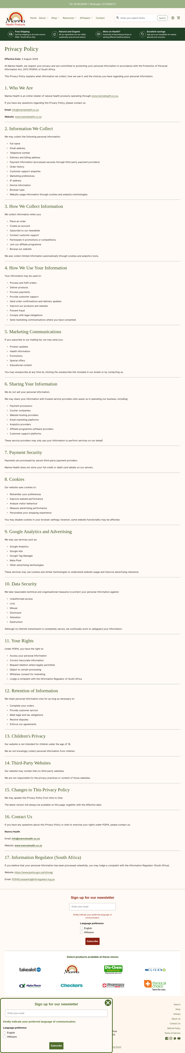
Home (33, 17)
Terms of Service (172, 1033)
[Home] (16, 17)
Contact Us (175, 1023)
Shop (177, 1009)
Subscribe (92, 941)
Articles (176, 1014)
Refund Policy (173, 1028)
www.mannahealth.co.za (104, 95)
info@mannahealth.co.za (25, 109)
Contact (100, 17)
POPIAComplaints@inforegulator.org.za (33, 879)
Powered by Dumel (113, 1047)
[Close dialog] (108, 1002)
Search (162, 18)
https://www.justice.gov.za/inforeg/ (34, 872)
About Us (176, 1018)
